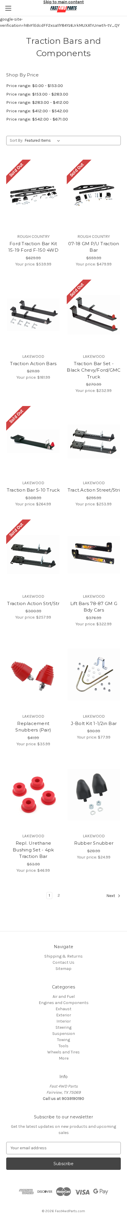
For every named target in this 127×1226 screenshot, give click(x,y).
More (64, 1058)
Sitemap (63, 968)
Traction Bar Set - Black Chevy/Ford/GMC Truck (94, 370)
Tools (63, 1045)
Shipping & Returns (63, 956)
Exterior (63, 1015)
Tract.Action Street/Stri (94, 490)
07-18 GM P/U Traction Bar (93, 247)
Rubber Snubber (94, 843)
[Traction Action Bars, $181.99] (33, 314)
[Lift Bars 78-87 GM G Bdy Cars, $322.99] (94, 554)
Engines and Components (64, 1002)
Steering (63, 1027)
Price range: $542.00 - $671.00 (37, 119)
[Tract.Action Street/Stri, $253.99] (94, 441)
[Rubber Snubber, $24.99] (94, 794)
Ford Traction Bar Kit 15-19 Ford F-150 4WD (33, 247)
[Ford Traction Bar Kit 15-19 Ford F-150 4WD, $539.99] (33, 195)
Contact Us (63, 962)
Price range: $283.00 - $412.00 (37, 102)
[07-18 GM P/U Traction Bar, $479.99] (94, 195)
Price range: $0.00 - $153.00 (34, 85)
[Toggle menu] (8, 8)
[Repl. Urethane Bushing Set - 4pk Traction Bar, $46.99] (33, 794)
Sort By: (16, 140)
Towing (63, 1039)
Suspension (63, 1033)
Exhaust (63, 1008)
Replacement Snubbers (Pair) (33, 727)
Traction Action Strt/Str (33, 603)
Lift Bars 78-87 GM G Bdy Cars (93, 607)
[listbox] (43, 140)
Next (111, 895)
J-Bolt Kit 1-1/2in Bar (94, 723)
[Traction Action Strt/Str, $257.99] (33, 554)
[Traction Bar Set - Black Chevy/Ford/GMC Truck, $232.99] (94, 314)
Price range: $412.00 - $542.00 (37, 110)
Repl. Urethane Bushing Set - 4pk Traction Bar (33, 849)
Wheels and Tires (63, 1052)
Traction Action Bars (33, 363)
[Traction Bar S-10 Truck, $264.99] (33, 441)
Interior (63, 1021)
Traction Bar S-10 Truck (33, 490)
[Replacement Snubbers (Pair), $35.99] (33, 674)
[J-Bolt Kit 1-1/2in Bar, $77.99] (94, 674)
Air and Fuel (64, 996)
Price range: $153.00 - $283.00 (37, 94)
